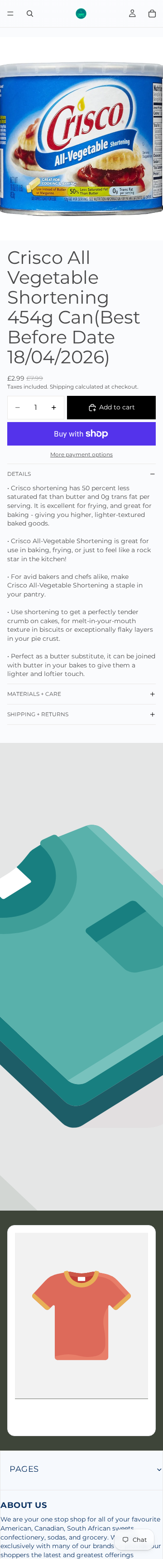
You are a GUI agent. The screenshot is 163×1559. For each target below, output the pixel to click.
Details (19, 473)
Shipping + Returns (37, 714)
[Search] (30, 13)
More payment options (81, 454)
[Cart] (152, 13)
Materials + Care (34, 693)
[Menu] (10, 13)
